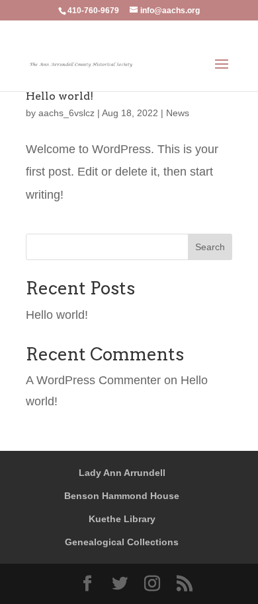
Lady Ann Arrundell (122, 472)
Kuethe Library (122, 519)
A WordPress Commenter (93, 380)
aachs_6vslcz (66, 113)
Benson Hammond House (121, 495)
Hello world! (59, 96)
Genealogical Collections (122, 542)
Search (210, 247)
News (177, 113)
